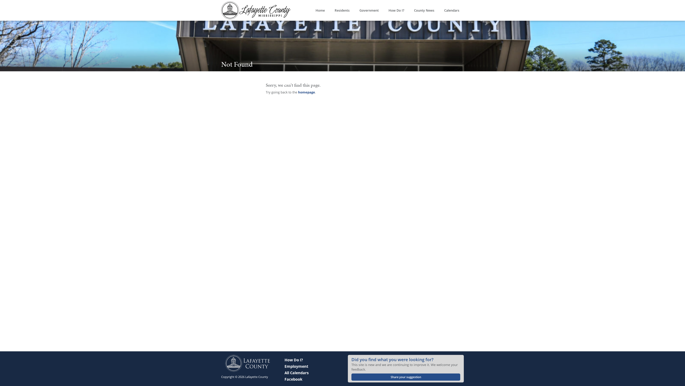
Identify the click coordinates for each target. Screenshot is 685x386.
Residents (342, 10)
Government (369, 10)
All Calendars (297, 372)
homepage (306, 92)
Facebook (293, 379)
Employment (296, 366)
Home (320, 10)
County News (424, 10)
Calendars (451, 10)
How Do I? (396, 10)
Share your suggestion (406, 377)
